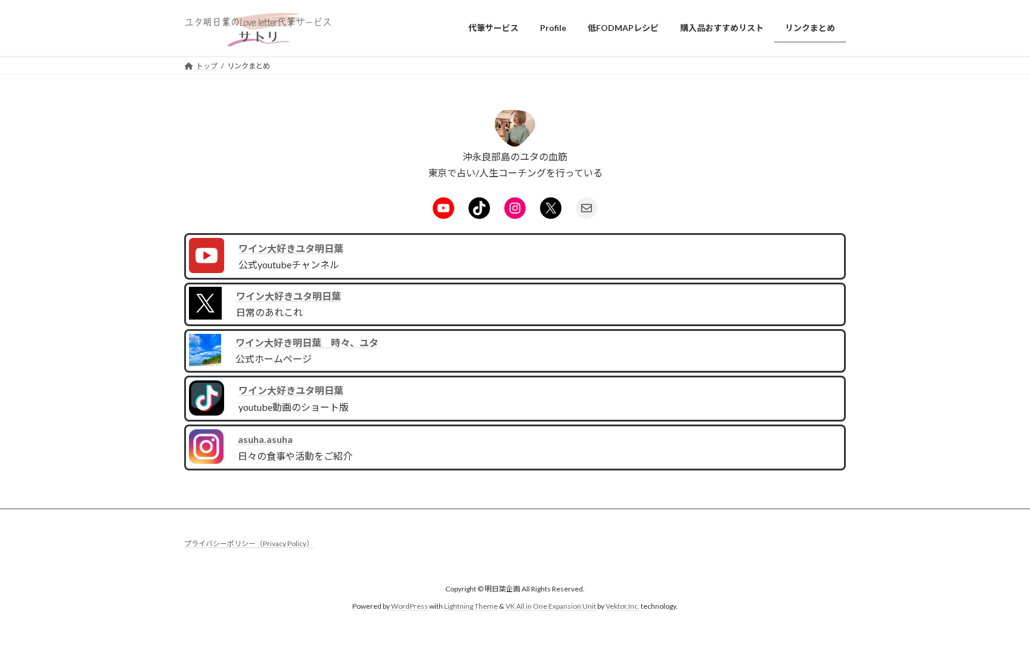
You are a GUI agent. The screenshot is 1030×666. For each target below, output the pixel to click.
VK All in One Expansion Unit (550, 606)
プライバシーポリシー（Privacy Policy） (249, 543)
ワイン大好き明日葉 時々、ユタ (307, 342)
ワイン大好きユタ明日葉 (290, 248)
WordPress (409, 606)
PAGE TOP (995, 635)
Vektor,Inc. (623, 606)
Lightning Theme (471, 606)
